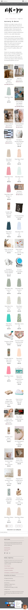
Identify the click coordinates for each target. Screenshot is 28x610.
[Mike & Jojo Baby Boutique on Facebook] (5, 553)
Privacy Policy (7, 547)
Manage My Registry (8, 570)
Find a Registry (7, 565)
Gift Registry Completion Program (11, 572)
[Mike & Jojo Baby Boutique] (14, 11)
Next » (20, 526)
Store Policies (7, 549)
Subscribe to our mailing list (14, 529)
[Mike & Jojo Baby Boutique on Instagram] (7, 553)
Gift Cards (6, 550)
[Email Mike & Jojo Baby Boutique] (9, 553)
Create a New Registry (9, 568)
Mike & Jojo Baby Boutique (15, 600)
